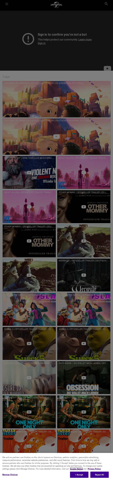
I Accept (79, 474)
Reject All (99, 474)
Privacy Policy (94, 468)
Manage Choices (10, 474)
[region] (56, 466)
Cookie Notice (76, 468)
